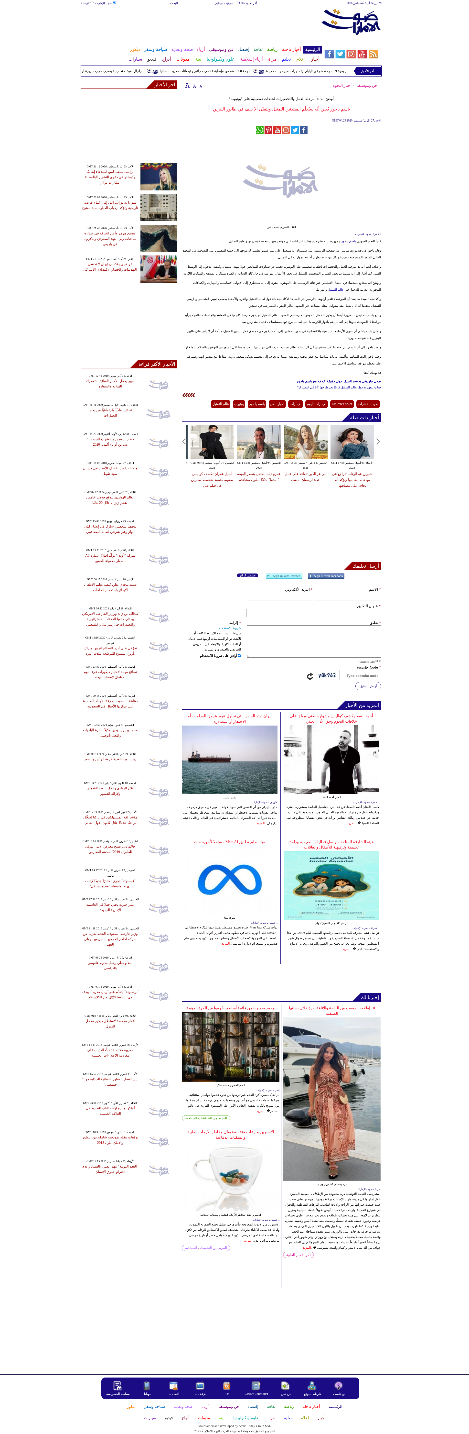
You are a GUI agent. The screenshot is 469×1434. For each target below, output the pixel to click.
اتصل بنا (174, 1394)
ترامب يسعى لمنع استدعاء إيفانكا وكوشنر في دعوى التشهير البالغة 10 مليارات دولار (110, 177)
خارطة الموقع (313, 1394)
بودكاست (339, 1394)
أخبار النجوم (342, 85)
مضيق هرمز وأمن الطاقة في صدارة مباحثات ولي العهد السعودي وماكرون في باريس (110, 239)
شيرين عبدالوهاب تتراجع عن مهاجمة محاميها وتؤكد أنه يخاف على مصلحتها (352, 479)
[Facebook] (326, 578)
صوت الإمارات (103, 3)
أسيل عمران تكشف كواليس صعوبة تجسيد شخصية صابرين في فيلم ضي (212, 479)
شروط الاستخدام (230, 628)
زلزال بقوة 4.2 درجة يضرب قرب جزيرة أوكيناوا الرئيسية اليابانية (120, 71)
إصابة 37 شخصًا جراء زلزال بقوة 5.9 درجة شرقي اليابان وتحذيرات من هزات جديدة (349, 71)
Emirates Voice (342, 404)
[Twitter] (284, 578)
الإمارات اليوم (316, 404)
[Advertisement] (201, 22)
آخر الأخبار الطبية (298, 1255)
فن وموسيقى (366, 85)
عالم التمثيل (336, 289)
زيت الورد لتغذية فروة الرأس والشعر (110, 759)
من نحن (286, 1394)
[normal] (194, 85)
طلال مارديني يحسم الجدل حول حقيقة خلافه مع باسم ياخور (339, 381)
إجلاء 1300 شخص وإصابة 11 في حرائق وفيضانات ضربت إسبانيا (229, 71)
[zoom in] (187, 85)
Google (85, 3)
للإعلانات (200, 1394)
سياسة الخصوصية (118, 1394)
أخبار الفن (277, 404)
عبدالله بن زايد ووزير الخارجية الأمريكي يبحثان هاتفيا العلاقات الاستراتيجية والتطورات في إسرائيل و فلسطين (110, 619)
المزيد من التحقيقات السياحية (206, 1118)
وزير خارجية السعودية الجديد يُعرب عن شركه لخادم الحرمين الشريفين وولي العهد (110, 939)
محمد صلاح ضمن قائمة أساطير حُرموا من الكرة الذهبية (231, 1008)
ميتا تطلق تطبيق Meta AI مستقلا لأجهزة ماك (229, 842)
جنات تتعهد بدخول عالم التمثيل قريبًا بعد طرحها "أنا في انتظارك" (339, 387)
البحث (174, 3)
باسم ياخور (349, 241)
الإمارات (295, 404)
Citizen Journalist (256, 1394)
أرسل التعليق (368, 686)
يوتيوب (239, 404)
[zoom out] (200, 85)
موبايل (147, 1394)
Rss (227, 1394)
